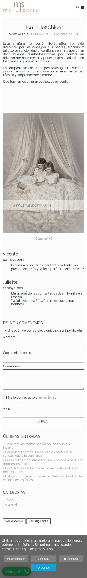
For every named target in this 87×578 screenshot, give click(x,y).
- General (10, 505)
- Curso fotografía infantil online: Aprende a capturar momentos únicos (43, 462)
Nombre (9, 337)
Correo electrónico (17, 353)
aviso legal (47, 398)
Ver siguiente (38, 521)
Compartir (42, 238)
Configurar (43, 558)
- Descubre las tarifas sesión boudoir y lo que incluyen (37, 446)
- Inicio (8, 500)
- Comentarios (62, 34)
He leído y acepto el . (31, 398)
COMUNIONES (41, 34)
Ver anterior (14, 521)
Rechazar (72, 558)
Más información (16, 558)
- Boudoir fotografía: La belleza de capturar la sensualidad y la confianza (37, 454)
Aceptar (45, 567)
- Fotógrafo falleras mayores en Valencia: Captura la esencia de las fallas (42, 478)
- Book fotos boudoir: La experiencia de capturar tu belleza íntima (42, 470)
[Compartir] (76, 34)
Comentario (12, 366)
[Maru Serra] (20, 7)
